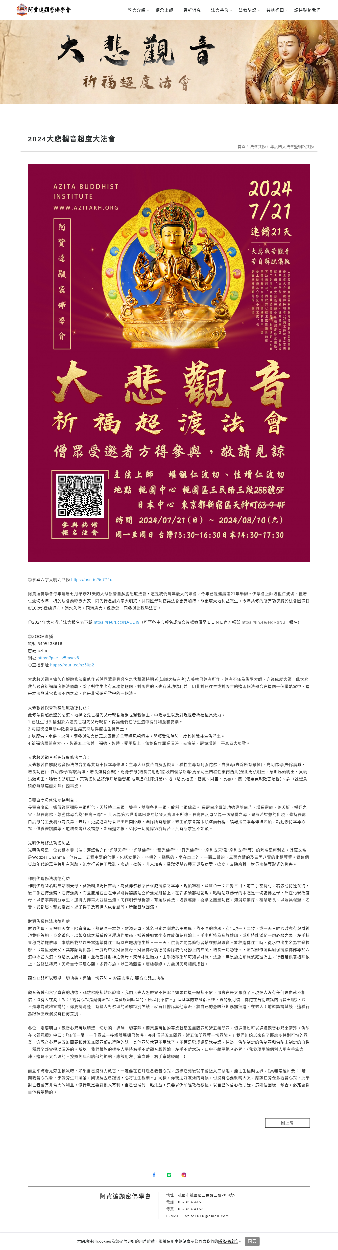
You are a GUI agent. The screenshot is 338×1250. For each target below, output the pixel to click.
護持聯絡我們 (307, 10)
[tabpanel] (169, 62)
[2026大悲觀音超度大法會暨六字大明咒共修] (169, 62)
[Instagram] (183, 1175)
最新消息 (192, 10)
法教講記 (248, 10)
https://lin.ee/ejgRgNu (263, 622)
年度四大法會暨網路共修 (292, 147)
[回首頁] (43, 9)
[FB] (154, 1175)
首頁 (241, 147)
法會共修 (220, 10)
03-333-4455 (191, 1202)
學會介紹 (137, 10)
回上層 (287, 1123)
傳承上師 (164, 10)
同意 (252, 1241)
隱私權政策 (228, 1241)
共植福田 (275, 10)
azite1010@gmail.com (207, 1216)
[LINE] (169, 1175)
